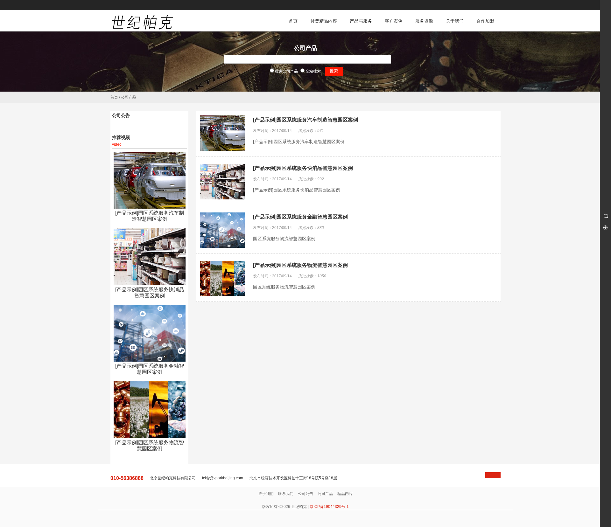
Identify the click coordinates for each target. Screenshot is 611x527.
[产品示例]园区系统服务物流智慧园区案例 (300, 265)
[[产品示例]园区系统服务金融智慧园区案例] (149, 333)
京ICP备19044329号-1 (329, 506)
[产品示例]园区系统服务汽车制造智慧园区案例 (305, 119)
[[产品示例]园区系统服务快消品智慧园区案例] (149, 256)
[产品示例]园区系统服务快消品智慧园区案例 (303, 168)
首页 (114, 97)
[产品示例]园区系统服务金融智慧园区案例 (300, 216)
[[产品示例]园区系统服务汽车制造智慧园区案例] (149, 180)
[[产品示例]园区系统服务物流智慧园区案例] (149, 409)
